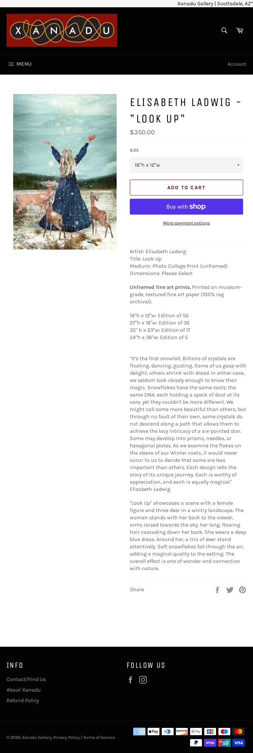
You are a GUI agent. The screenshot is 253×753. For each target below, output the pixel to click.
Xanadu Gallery (37, 737)
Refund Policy (23, 700)
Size (134, 150)
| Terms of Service (98, 737)
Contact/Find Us (26, 679)
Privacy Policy (66, 737)
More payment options (186, 223)
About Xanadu (24, 690)
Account (237, 64)
